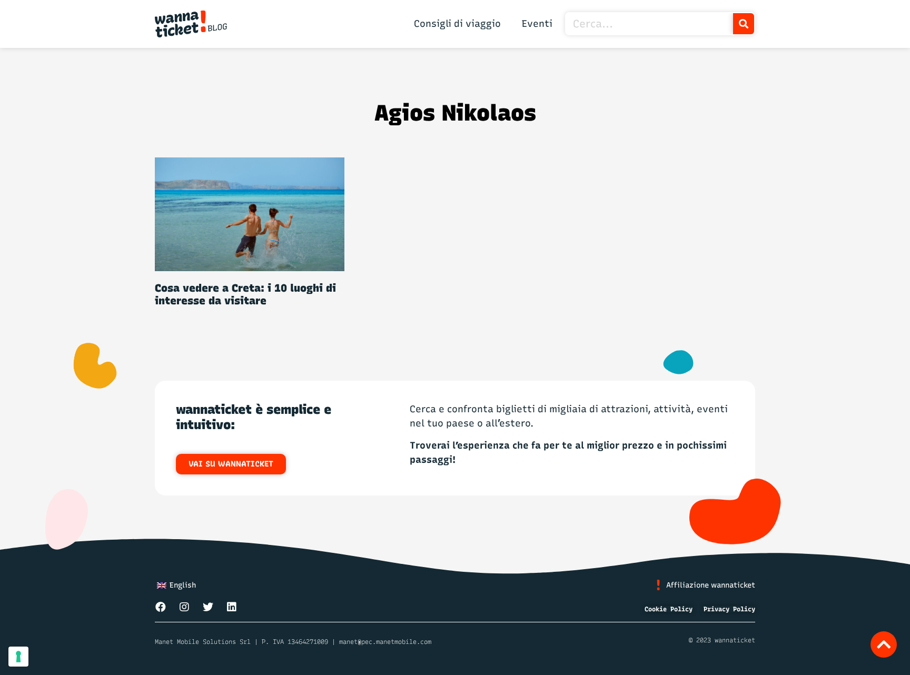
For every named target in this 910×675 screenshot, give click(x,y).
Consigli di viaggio (457, 23)
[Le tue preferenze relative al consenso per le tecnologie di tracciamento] (18, 657)
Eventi (537, 23)
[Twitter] (208, 607)
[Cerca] (743, 23)
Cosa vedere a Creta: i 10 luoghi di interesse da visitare (245, 294)
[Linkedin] (231, 607)
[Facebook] (160, 607)
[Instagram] (184, 607)
